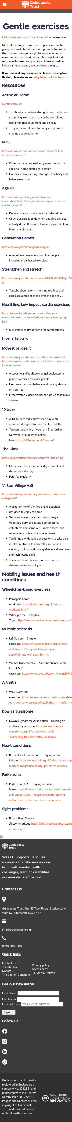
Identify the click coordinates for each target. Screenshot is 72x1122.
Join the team (10, 967)
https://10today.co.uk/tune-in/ (35, 440)
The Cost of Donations (16, 974)
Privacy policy (41, 965)
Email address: (11, 1004)
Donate (6, 971)
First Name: (9, 993)
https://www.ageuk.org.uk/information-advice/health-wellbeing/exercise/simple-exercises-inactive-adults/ (34, 201)
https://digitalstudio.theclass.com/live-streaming (32, 457)
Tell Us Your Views (43, 972)
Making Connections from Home (22, 37)
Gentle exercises (12, 104)
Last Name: (9, 999)
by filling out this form (50, 77)
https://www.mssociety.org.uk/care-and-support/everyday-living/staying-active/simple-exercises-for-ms (38, 649)
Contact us (9, 963)
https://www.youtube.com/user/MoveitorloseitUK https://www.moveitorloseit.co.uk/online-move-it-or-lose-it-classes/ (36, 361)
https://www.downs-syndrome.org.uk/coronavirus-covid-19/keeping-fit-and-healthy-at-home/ (36, 731)
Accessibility (40, 969)
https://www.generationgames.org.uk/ (26, 247)
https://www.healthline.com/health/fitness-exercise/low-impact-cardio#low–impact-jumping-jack (34, 317)
